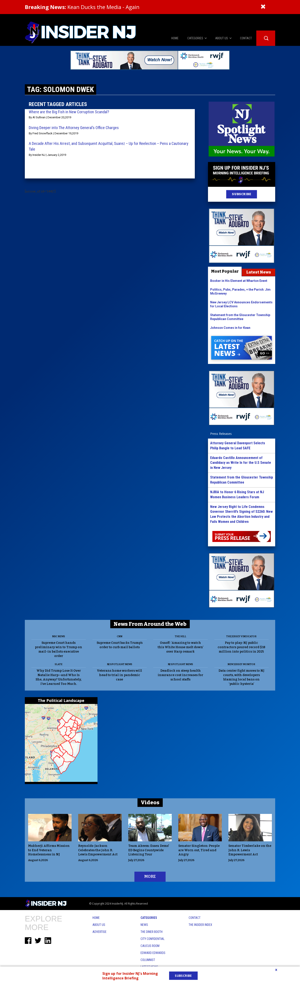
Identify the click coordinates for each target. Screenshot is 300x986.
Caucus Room (150, 946)
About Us (98, 925)
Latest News (258, 272)
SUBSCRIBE (241, 194)
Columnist (148, 960)
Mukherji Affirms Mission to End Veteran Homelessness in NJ (49, 850)
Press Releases (221, 434)
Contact (195, 917)
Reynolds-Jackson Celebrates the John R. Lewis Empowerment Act (97, 850)
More (150, 876)
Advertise (99, 932)
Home (96, 917)
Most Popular (225, 271)
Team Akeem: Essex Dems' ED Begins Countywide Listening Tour (148, 850)
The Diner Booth (152, 932)
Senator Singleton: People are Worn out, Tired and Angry (199, 850)
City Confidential (152, 939)
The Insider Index (200, 925)
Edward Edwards (153, 953)
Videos (150, 802)
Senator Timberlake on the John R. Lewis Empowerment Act (249, 850)
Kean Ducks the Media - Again (82, 7)
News (144, 925)
